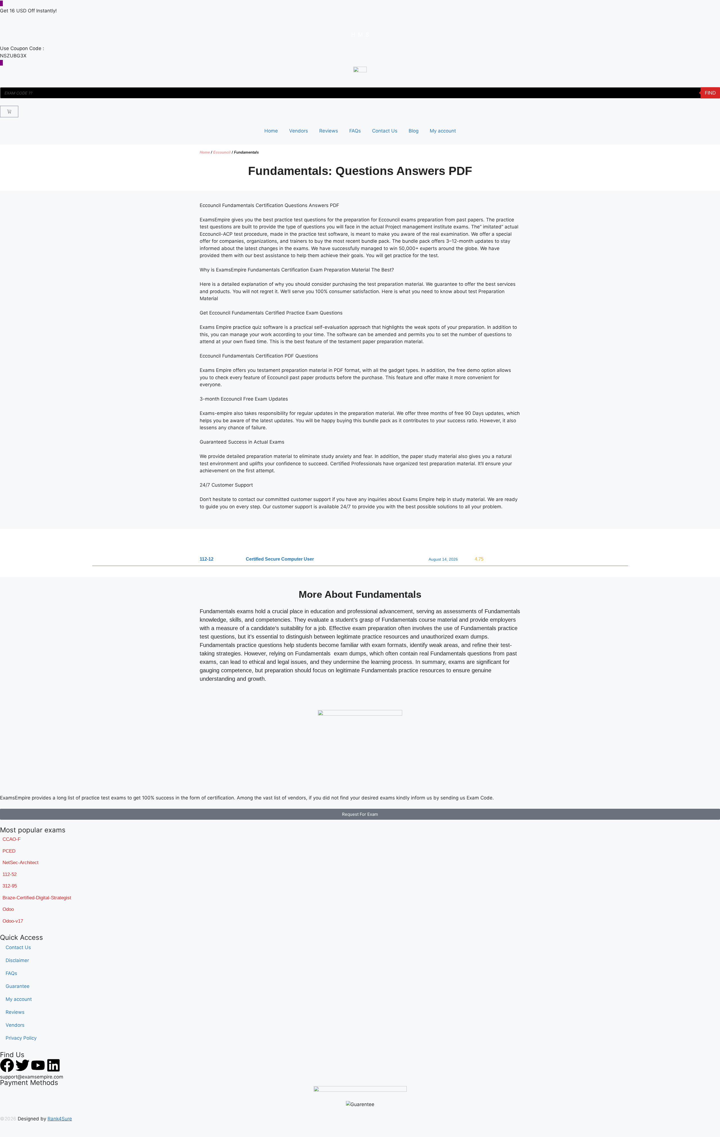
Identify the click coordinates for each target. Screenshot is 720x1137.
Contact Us (384, 131)
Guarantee (18, 986)
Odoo (8, 909)
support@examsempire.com (31, 1077)
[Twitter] (22, 1065)
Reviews (328, 131)
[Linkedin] (53, 1065)
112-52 (10, 874)
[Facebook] (7, 1065)
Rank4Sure (60, 1119)
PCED (9, 851)
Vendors (298, 131)
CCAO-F (12, 839)
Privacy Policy (21, 1038)
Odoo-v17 (13, 921)
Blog (413, 131)
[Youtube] (38, 1065)
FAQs (355, 131)
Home (271, 131)
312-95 (10, 886)
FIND (710, 93)
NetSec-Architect (21, 862)
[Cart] (9, 111)
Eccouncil (222, 152)
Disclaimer (17, 960)
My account (443, 131)
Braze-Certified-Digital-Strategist (37, 897)
